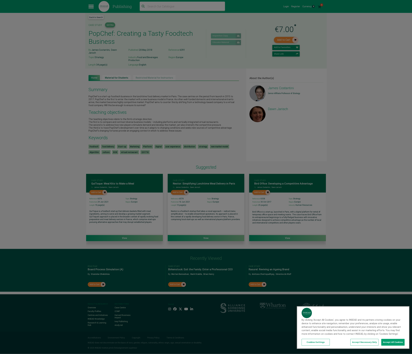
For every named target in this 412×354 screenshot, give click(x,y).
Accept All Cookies (393, 342)
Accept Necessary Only (364, 342)
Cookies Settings (316, 342)
